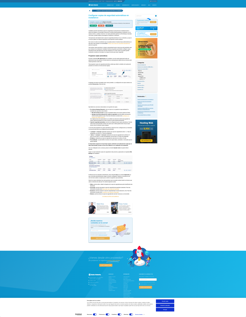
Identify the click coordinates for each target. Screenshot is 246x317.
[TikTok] (114, 1)
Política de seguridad (127, 293)
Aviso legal (125, 289)
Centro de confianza (112, 280)
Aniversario (125, 278)
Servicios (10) (140, 85)
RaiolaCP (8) (140, 72)
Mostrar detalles (139, 314)
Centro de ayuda (126, 276)
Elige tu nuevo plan (106, 265)
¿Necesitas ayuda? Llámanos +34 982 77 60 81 (97, 1)
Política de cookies (126, 291)
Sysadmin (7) (140, 89)
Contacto (110, 283)
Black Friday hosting (127, 279)
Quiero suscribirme (100, 238)
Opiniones (110, 289)
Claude (100, 25)
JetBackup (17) (142, 79)
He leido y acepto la (99, 234)
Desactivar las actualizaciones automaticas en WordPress (146, 112)
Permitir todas (165, 301)
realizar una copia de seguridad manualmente (119, 43)
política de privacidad (103, 234)
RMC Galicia (125, 287)
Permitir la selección (165, 305)
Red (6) (139, 83)
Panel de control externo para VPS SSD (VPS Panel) (145, 105)
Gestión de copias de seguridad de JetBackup (144, 102)
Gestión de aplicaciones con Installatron (145, 99)
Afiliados (110, 278)
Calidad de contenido (112, 282)
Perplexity (108, 25)
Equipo (110, 284)
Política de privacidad (127, 290)
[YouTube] (118, 1)
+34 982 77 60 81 (93, 280)
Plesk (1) (140, 70)
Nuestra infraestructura (113, 287)
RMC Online (125, 286)
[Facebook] (121, 1)
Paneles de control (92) (142, 69)
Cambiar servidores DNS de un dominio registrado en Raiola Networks (145, 109)
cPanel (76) (140, 76)
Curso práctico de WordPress (128, 280)
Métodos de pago (126, 295)
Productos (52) (141, 81)
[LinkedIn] (120, 1)
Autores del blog (111, 279)
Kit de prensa (111, 286)
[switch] (107, 314)
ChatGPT (92, 25)
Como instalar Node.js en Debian (144, 114)
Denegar (165, 309)
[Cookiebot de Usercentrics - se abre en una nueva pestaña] (78, 314)
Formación (125, 283)
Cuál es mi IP (125, 282)
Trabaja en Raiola (112, 290)
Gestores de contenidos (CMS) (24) (145, 67)
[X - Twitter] (117, 1)
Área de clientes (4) (142, 64)
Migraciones (125, 284)
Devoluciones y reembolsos (128, 297)
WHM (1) (140, 74)
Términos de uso (126, 294)
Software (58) (140, 87)
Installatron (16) (142, 77)
